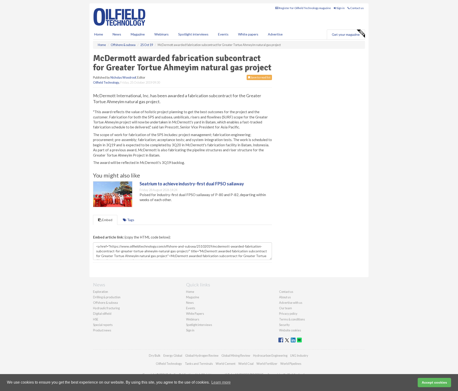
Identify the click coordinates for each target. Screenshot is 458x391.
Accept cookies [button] (434, 382)
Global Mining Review (235, 355)
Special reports (103, 325)
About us (285, 297)
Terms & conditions (292, 319)
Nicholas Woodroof (123, 77)
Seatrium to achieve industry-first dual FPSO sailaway (192, 183)
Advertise (275, 34)
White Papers (195, 313)
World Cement (225, 364)
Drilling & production (106, 297)
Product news (102, 330)
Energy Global (172, 355)
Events (223, 34)
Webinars (161, 34)
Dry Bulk (155, 355)
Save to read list (260, 77)
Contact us (357, 8)
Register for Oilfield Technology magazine (304, 8)
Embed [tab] (106, 220)
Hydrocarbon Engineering (270, 355)
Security (284, 325)
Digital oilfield (102, 313)
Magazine (138, 34)
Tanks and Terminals (199, 364)
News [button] (117, 34)
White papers (248, 34)
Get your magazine (346, 34)
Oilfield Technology (106, 82)
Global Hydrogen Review (202, 355)
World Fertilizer (266, 364)
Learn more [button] (221, 382)
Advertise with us (290, 303)
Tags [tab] (130, 220)
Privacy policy (288, 313)
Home (98, 34)
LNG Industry (299, 355)
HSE (95, 319)
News (190, 303)
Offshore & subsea (105, 303)
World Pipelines (290, 364)
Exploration (100, 292)
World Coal (246, 364)
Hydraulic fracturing (106, 308)
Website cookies (290, 330)
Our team (285, 308)
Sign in (340, 8)
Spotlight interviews (193, 34)
